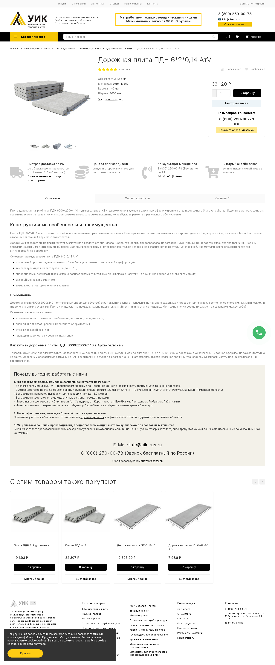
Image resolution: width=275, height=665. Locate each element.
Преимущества (186, 623)
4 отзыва (124, 69)
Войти (244, 3)
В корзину (247, 93)
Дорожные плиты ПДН (119, 48)
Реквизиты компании (190, 633)
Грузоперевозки (187, 628)
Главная (14, 48)
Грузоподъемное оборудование (149, 634)
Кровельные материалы (144, 639)
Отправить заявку (235, 24)
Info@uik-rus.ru (145, 445)
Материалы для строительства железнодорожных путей (148, 653)
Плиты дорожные (65, 48)
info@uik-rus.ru (176, 176)
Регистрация (257, 3)
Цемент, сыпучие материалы (99, 628)
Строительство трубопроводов (101, 623)
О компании (78, 3)
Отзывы (114, 3)
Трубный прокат (91, 613)
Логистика (97, 3)
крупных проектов (92, 417)
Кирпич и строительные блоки (148, 629)
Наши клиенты (133, 3)
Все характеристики (110, 99)
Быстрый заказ (236, 103)
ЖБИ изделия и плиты (37, 48)
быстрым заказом (151, 460)
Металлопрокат (91, 618)
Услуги (62, 3)
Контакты (152, 3)
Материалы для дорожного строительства (146, 646)
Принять (25, 653)
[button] (75, 146)
